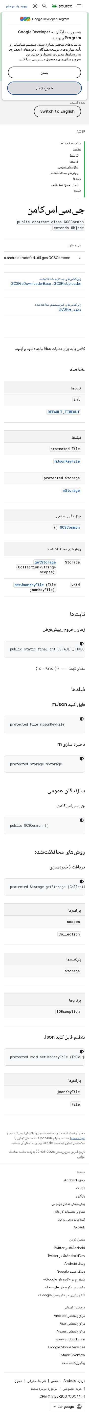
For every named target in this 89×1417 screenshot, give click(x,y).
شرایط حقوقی (36, 1381)
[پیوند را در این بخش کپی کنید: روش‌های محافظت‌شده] (28, 852)
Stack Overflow (73, 1355)
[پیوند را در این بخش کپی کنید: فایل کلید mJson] (45, 705)
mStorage (71, 490)
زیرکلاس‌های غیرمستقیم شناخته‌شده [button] (58, 307)
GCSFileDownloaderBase (31, 283)
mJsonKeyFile (67, 461)
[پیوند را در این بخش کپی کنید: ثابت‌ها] (63, 615)
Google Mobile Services (66, 1347)
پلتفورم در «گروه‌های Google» (64, 1279)
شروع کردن (44, 88)
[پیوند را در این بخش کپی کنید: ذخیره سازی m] (51, 744)
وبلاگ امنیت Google (71, 1271)
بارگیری (80, 1196)
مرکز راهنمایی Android (69, 1315)
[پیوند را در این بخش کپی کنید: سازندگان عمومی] (42, 791)
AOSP (81, 131)
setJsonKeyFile (29, 584)
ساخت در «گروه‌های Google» (65, 1287)
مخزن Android (74, 1180)
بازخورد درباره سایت (44, 1388)
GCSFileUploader (67, 283)
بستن (44, 72)
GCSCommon (70, 527)
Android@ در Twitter (69, 1248)
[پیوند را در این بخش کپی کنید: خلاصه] (63, 370)
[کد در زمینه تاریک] (82, 644)
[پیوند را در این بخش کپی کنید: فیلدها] (66, 690)
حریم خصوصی (72, 1388)
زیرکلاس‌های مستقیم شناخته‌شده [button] (46, 281)
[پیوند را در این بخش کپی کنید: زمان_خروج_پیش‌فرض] (37, 630)
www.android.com (70, 1339)
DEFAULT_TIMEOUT (64, 412)
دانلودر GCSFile (70, 309)
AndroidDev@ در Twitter (66, 1255)
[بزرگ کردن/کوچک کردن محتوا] (62, 143)
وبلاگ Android (74, 1263)
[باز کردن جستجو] (44, 6)
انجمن (55, 1381)
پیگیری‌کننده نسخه (73, 1363)
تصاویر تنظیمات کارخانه (70, 1211)
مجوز (18, 1381)
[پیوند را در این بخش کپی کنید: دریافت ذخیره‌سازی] (44, 867)
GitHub (79, 1227)
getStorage (45, 562)
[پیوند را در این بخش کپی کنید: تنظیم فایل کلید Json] (38, 1037)
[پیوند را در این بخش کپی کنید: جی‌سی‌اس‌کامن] (51, 806)
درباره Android (74, 1381)
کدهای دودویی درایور (71, 1219)
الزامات (80, 1188)
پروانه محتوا (77, 1138)
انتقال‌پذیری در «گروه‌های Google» (61, 1295)
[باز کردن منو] (79, 6)
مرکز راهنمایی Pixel (72, 1323)
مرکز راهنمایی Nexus (71, 1331)
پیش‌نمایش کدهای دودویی (68, 1203)
